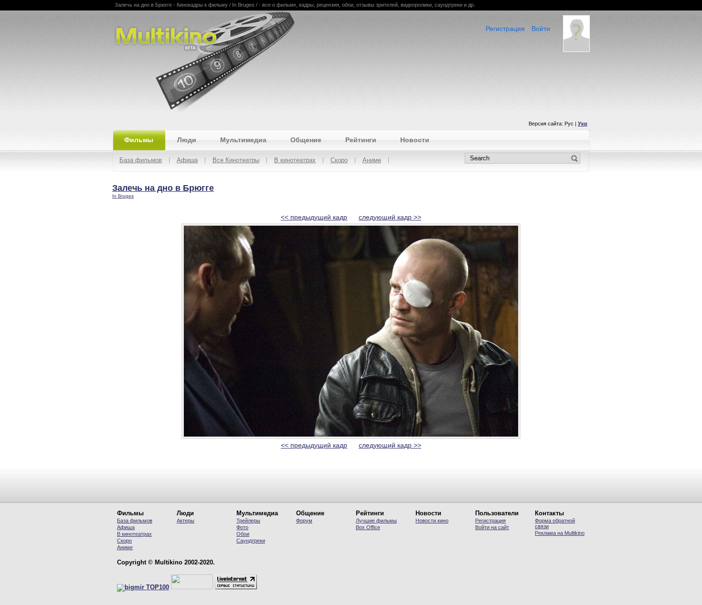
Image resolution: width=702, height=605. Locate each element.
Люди (186, 140)
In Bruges (123, 195)
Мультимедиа (243, 140)
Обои (242, 534)
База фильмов (140, 160)
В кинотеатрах (295, 160)
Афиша (187, 160)
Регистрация (505, 28)
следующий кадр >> (390, 217)
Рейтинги (360, 140)
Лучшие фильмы (376, 520)
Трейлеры (248, 520)
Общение (305, 140)
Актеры (185, 520)
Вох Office (368, 527)
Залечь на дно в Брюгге (163, 188)
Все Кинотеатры (236, 160)
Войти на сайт (492, 527)
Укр (582, 123)
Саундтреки (250, 540)
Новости (414, 140)
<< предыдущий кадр (314, 217)
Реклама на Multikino (560, 533)
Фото (242, 527)
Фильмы (138, 140)
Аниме (371, 160)
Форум (304, 520)
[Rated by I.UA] (192, 587)
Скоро (339, 160)
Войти (541, 28)
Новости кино (431, 520)
